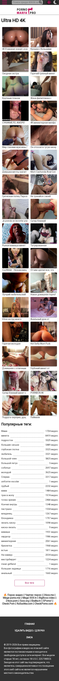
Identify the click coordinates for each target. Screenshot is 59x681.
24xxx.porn (12, 600)
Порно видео (15, 594)
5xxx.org (24, 600)
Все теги (29, 582)
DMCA (29, 637)
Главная (29, 624)
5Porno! (47, 600)
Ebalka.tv (36, 600)
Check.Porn (8, 603)
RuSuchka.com (25, 603)
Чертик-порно (33, 594)
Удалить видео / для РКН (30, 630)
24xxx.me (48, 594)
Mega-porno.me (11, 597)
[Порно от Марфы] (29, 10)
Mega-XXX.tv (29, 597)
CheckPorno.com (44, 603)
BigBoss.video (47, 597)
